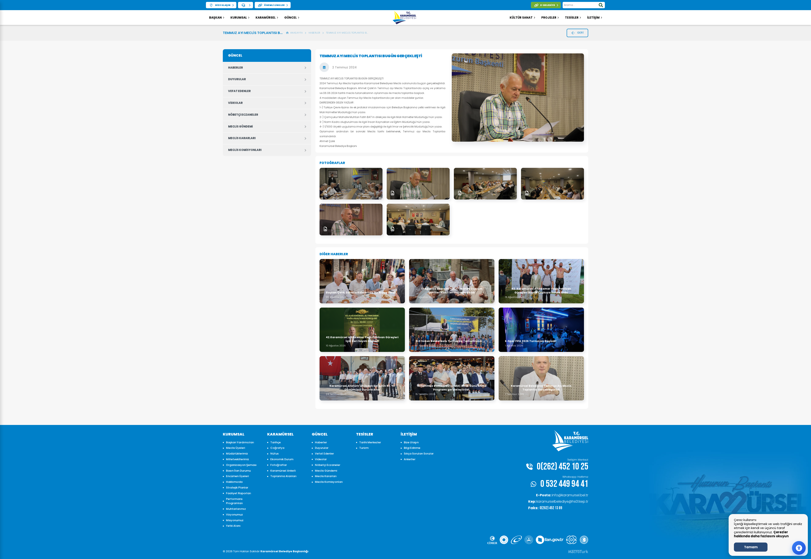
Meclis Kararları (242, 138)
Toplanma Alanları (283, 476)
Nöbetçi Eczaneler (243, 115)
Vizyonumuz (234, 515)
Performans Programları (234, 501)
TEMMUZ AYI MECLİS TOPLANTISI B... (347, 32)
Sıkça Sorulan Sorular (419, 454)
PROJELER (548, 17)
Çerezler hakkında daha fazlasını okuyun (761, 534)
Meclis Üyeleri (235, 448)
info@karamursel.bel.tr (562, 495)
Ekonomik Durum (281, 459)
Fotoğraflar (278, 465)
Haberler (314, 32)
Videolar (235, 103)
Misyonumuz (235, 520)
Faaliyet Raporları (238, 493)
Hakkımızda (234, 482)
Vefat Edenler (239, 91)
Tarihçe (275, 442)
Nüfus (274, 454)
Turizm (364, 448)
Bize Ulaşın (411, 442)
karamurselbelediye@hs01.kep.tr (558, 501)
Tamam (751, 547)
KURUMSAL (238, 17)
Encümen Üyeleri (237, 476)
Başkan (215, 17)
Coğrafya (277, 448)
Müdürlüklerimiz (237, 454)
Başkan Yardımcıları (240, 442)
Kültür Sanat (521, 17)
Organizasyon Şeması (241, 465)
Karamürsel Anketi (283, 471)
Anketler (409, 459)
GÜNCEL (290, 17)
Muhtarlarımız (236, 509)
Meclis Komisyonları (244, 150)
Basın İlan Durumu (238, 471)
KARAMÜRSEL (266, 17)
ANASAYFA (296, 32)
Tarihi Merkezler (370, 442)
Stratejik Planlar (237, 488)
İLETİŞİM (593, 17)
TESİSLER (571, 17)
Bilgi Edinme (412, 448)
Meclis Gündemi (240, 127)
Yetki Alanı (233, 526)
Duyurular (237, 79)
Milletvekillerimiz (237, 459)
